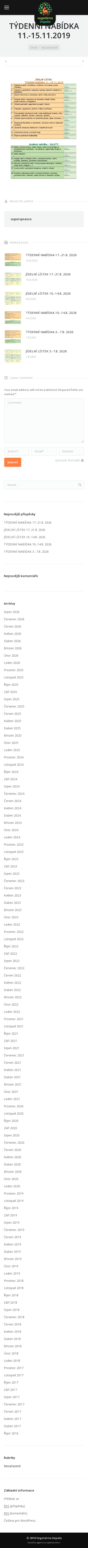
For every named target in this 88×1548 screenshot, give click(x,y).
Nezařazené (49, 47)
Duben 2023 (12, 903)
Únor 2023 (11, 917)
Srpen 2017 (11, 1397)
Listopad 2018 (13, 1288)
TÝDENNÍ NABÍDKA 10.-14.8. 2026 (51, 312)
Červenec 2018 (14, 1317)
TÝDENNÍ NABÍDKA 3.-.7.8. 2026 (49, 332)
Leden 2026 (12, 663)
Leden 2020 (12, 1186)
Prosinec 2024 (13, 757)
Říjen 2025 (11, 684)
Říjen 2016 (11, 1433)
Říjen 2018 (11, 1295)
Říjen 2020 (11, 1121)
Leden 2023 (12, 924)
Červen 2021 (12, 1063)
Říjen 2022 (11, 946)
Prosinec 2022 (13, 932)
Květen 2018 (12, 1331)
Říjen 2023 (11, 859)
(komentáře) (15, 1513)
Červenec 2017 (14, 1404)
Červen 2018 (12, 1324)
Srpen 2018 (11, 1310)
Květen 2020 (12, 1157)
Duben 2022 (12, 990)
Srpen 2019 (11, 1222)
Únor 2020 (11, 1179)
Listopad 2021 (13, 1026)
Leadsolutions (53, 1542)
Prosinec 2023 (13, 844)
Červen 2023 (12, 888)
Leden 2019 (12, 1273)
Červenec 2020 (14, 1142)
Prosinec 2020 (13, 1106)
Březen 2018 (13, 1346)
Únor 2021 (11, 1092)
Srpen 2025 (11, 699)
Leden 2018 (12, 1361)
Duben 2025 (12, 728)
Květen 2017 (12, 1419)
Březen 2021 (13, 1084)
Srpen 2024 (11, 786)
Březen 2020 (13, 1172)
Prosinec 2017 (13, 1368)
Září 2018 (10, 1302)
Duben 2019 (12, 1252)
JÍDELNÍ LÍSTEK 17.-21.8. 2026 (48, 274)
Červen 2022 (12, 975)
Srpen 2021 (11, 1048)
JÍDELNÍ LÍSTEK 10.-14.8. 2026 (48, 293)
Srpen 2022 (11, 961)
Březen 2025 (13, 735)
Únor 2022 (11, 1004)
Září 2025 (10, 692)
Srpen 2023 (11, 873)
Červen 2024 (12, 801)
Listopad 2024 (13, 764)
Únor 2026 (11, 655)
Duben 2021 (12, 1077)
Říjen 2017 (11, 1382)
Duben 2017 (12, 1426)
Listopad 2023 (13, 852)
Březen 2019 (13, 1259)
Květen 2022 (12, 983)
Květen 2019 (12, 1244)
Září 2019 (10, 1215)
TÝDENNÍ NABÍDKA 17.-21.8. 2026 (51, 255)
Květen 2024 (12, 808)
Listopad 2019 (13, 1201)
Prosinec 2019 (13, 1193)
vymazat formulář (67, 460)
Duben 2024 (12, 815)
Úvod (33, 47)
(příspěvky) (14, 1506)
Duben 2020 (12, 1164)
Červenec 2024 (14, 794)
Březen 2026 (13, 648)
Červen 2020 (12, 1150)
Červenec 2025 (14, 706)
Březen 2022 (13, 997)
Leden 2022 (12, 1012)
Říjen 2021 (11, 1033)
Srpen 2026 (11, 612)
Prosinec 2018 (13, 1281)
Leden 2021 (12, 1099)
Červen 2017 (12, 1411)
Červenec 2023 (14, 881)
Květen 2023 (12, 895)
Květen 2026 (12, 634)
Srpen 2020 (11, 1135)
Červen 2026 (12, 626)
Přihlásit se (11, 1499)
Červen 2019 (12, 1237)
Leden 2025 (12, 750)
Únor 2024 (11, 830)
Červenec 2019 (14, 1230)
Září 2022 (10, 953)
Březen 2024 (13, 823)
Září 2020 (10, 1128)
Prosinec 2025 (13, 670)
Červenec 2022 (14, 968)
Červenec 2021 (14, 1055)
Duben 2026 (12, 641)
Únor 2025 (11, 743)
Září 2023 (10, 866)
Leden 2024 (12, 837)
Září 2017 (10, 1390)
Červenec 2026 (14, 619)
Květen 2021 (12, 1070)
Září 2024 (10, 779)
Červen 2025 (12, 714)
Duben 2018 (12, 1339)
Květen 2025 (12, 721)
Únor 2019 (11, 1266)
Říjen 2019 (11, 1208)
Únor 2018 (11, 1353)
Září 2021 (10, 1041)
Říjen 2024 (11, 772)
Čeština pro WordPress (20, 1520)
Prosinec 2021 (13, 1019)
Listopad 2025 (13, 677)
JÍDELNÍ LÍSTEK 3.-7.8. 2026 (46, 351)
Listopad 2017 (13, 1375)
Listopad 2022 (13, 939)
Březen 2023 (13, 910)
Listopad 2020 (13, 1113)
